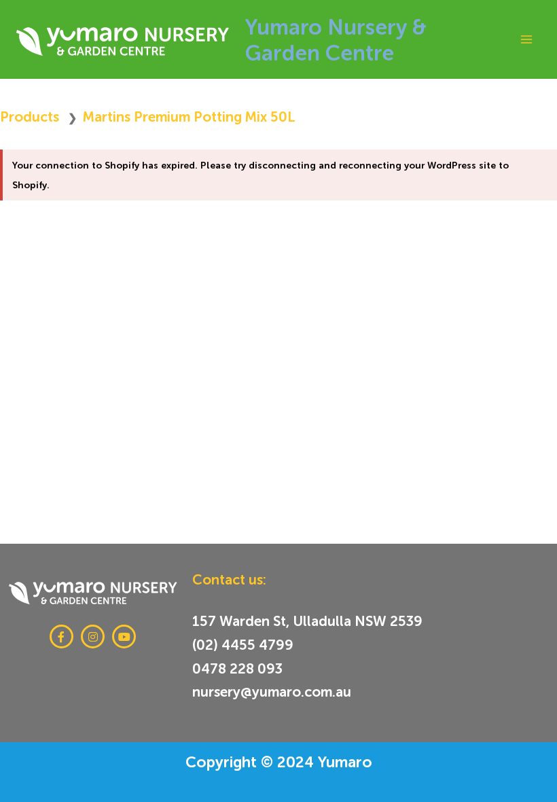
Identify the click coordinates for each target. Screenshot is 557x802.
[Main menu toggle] (526, 39)
